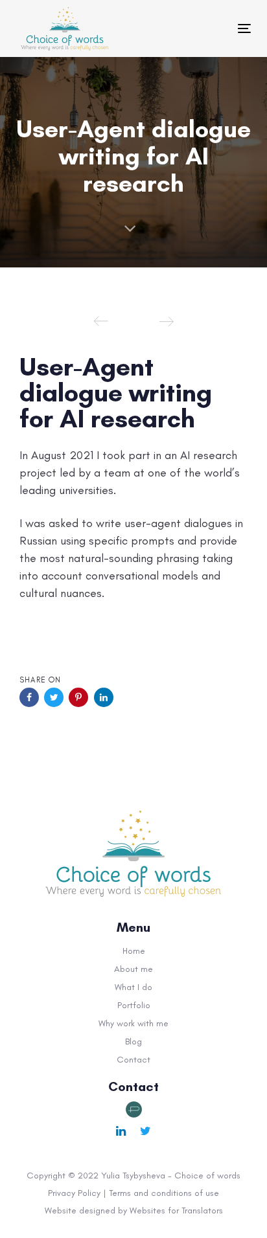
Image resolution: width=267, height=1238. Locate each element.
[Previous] (101, 321)
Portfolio (133, 1005)
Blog (133, 1041)
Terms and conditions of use (164, 1193)
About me (133, 968)
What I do (133, 987)
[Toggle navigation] (189, 28)
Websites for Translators (176, 1210)
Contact (133, 1059)
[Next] (166, 321)
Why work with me (133, 1023)
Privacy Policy (74, 1193)
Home (133, 950)
